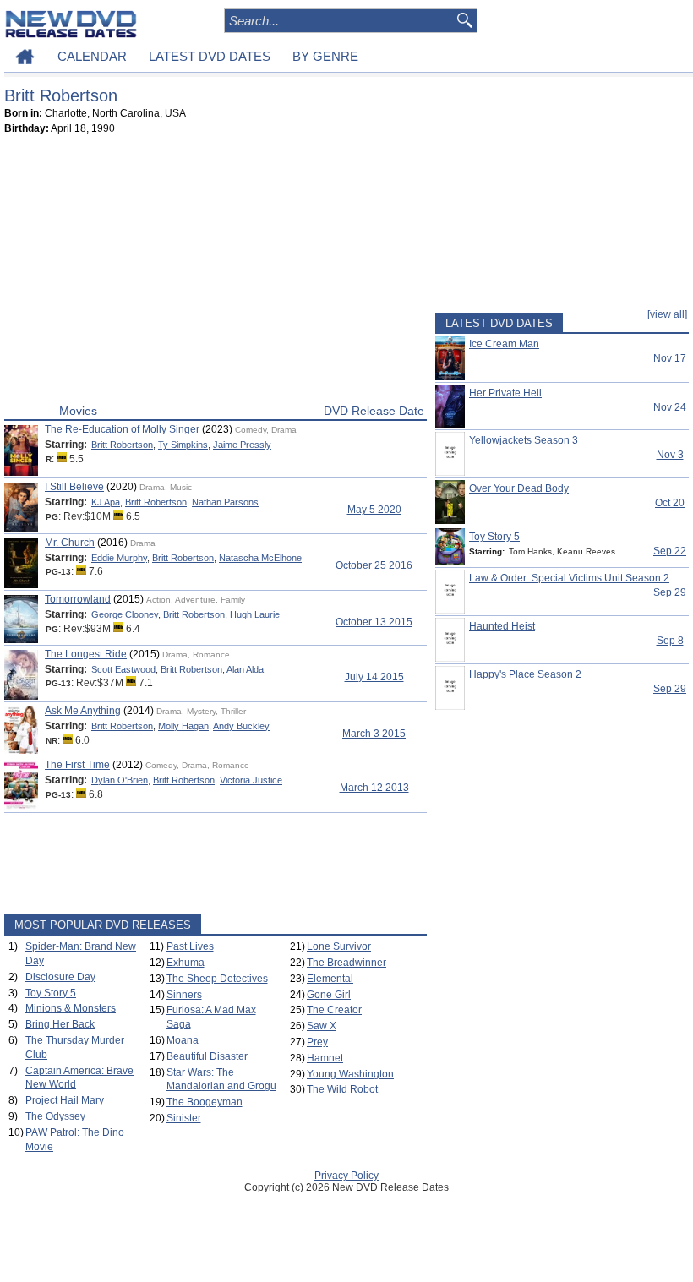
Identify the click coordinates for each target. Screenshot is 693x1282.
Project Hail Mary (64, 1100)
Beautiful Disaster (207, 1056)
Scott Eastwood (123, 669)
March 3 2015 (374, 733)
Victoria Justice (251, 780)
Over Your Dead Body (519, 488)
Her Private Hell (505, 393)
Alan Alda (245, 669)
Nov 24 (669, 407)
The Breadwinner (346, 962)
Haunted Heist (502, 626)
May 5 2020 (374, 510)
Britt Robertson (122, 444)
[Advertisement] (215, 273)
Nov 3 (670, 455)
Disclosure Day (60, 977)
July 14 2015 (374, 677)
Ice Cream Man (504, 344)
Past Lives (190, 946)
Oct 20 (670, 503)
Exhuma (185, 962)
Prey (317, 1042)
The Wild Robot (342, 1089)
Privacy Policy (346, 1175)
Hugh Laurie (255, 614)
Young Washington (350, 1074)
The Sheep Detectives (217, 979)
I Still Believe (74, 487)
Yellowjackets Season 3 (523, 440)
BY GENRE (325, 56)
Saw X (321, 1026)
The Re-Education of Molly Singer (122, 429)
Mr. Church (70, 542)
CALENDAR (92, 56)
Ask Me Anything (83, 711)
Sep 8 (670, 640)
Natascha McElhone (260, 558)
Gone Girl (329, 995)
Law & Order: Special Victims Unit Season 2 (569, 578)
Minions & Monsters (70, 1008)
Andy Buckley (241, 726)
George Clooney (124, 614)
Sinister (183, 1118)
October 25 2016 (374, 565)
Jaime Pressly (242, 444)
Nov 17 (669, 358)
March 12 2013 (374, 788)
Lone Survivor (339, 946)
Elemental (330, 979)
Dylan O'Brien (119, 780)
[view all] (667, 314)
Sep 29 (669, 592)
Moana (182, 1040)
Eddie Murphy (119, 558)
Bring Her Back (60, 1024)
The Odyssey (55, 1116)
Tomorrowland (78, 599)
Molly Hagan (183, 726)
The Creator (334, 1010)
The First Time (77, 765)
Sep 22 (669, 551)
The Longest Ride (86, 654)
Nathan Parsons (225, 502)
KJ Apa (105, 502)
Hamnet (325, 1058)
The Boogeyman (204, 1102)
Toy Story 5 (50, 993)
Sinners (184, 995)
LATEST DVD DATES (209, 56)
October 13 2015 (374, 622)
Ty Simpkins (183, 444)
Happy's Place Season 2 (525, 674)
